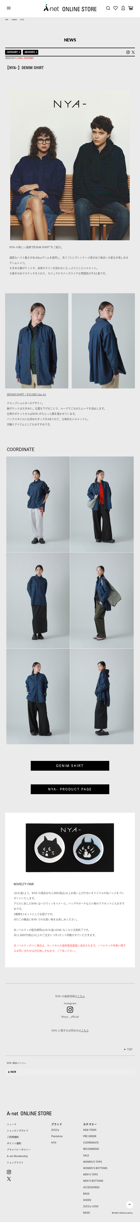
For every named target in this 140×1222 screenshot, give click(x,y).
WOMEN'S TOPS (92, 1162)
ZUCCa (55, 1130)
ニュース (11, 1124)
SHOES (87, 1200)
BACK (13, 1071)
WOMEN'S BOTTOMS (95, 1168)
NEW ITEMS (89, 1130)
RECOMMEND (91, 1149)
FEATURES (28, 58)
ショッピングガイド (17, 1130)
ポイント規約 (14, 1143)
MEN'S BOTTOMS (93, 1181)
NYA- (22, 20)
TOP (6, 20)
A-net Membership (17, 1156)
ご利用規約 (13, 1137)
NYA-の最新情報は (70, 996)
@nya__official (70, 1016)
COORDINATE (91, 1142)
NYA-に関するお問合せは (70, 1030)
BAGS (86, 1194)
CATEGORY (12, 52)
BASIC (86, 1213)
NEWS (14, 20)
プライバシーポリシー (19, 1149)
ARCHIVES (30, 52)
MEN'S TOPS (90, 1174)
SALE (86, 1155)
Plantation (57, 1136)
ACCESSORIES (91, 1187)
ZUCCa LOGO (91, 1206)
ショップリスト (15, 1162)
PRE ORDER (89, 1136)
